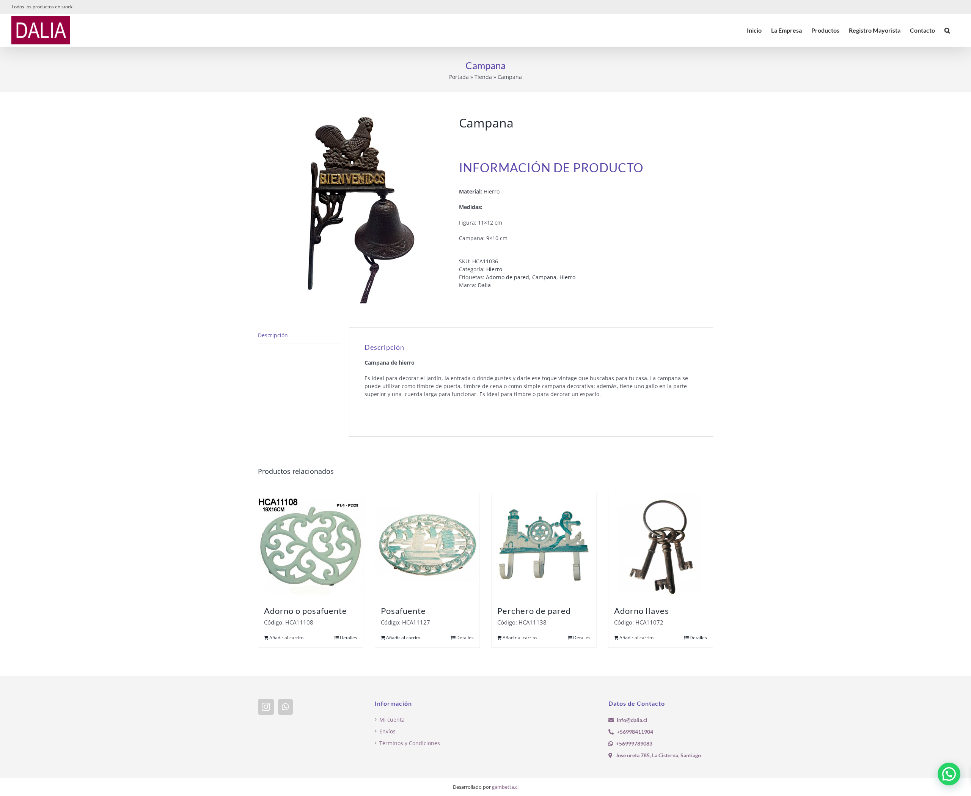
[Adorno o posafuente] (310, 545)
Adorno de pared (507, 277)
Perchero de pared (534, 611)
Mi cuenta (392, 719)
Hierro (494, 269)
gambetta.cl (505, 786)
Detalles (348, 637)
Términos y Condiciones (409, 743)
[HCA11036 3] (353, 210)
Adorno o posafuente (305, 611)
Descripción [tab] (273, 335)
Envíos (387, 731)
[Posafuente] (427, 545)
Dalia (484, 285)
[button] (947, 30)
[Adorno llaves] (660, 545)
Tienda (483, 76)
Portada (459, 76)
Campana (544, 277)
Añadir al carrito (286, 637)
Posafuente (403, 611)
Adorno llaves (641, 611)
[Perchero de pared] (544, 545)
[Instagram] (266, 707)
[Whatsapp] (285, 707)
